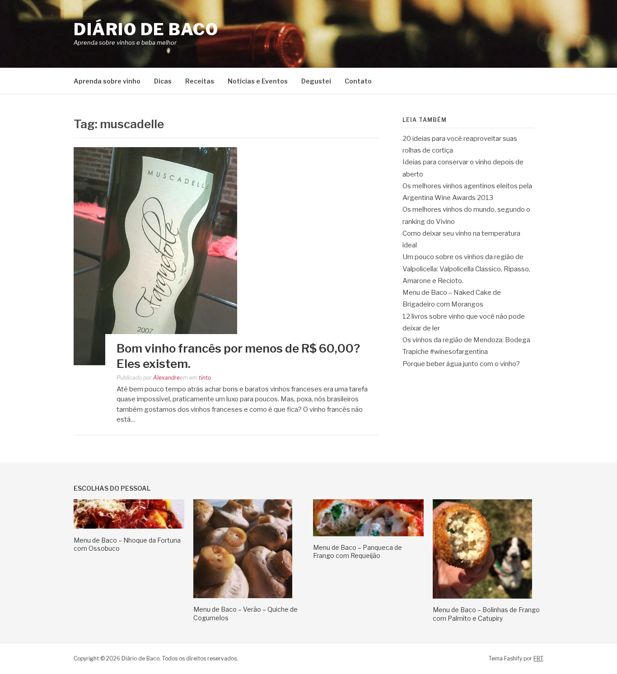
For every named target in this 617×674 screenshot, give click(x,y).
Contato (358, 81)
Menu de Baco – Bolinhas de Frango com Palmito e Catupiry (486, 614)
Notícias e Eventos (258, 81)
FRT (538, 658)
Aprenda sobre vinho (107, 81)
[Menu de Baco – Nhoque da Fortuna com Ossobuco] (129, 526)
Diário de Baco (146, 29)
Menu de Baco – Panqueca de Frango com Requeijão (357, 551)
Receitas (199, 81)
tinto (205, 377)
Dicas (163, 81)
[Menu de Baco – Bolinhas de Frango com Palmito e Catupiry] (482, 596)
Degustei (316, 81)
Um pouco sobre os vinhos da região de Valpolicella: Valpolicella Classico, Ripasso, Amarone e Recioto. (466, 269)
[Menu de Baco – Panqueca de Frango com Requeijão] (368, 534)
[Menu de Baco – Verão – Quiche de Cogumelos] (242, 596)
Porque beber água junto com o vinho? (461, 364)
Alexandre (166, 377)
